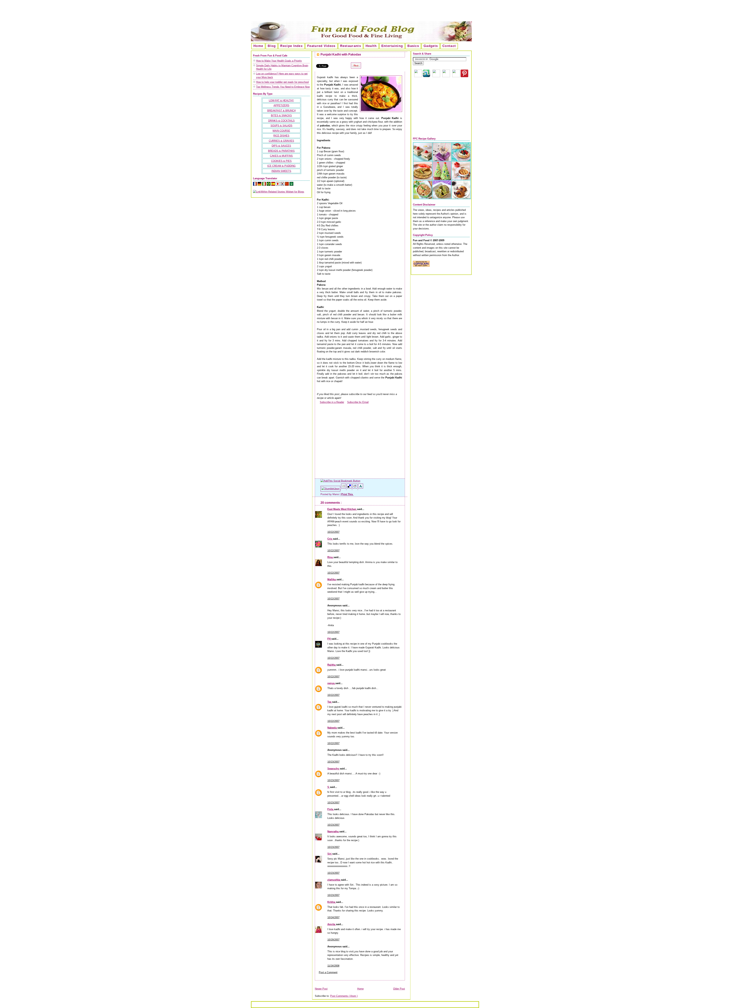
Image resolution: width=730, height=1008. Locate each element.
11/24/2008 (333, 965)
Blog (272, 46)
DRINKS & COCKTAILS (281, 120)
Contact (449, 46)
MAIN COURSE (281, 130)
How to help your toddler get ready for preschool (282, 82)
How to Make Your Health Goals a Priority (279, 60)
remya (331, 683)
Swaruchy (333, 768)
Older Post (399, 988)
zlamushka (334, 879)
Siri (329, 853)
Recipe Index (291, 46)
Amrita (331, 924)
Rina (330, 557)
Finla (330, 809)
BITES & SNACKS (281, 115)
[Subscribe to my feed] (318, 402)
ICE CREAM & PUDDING (281, 165)
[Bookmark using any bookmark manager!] (340, 480)
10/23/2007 (333, 761)
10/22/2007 (333, 532)
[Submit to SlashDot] (360, 488)
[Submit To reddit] (355, 488)
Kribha (331, 902)
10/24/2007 (333, 917)
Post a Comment (328, 972)
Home (258, 46)
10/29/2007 (333, 939)
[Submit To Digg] (344, 488)
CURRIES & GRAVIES (281, 140)
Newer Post (321, 988)
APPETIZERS (281, 105)
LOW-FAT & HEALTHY (281, 100)
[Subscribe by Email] (345, 402)
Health (371, 46)
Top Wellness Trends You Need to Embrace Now (283, 86)
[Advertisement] (365, 12)
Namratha (333, 831)
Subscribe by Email (358, 402)
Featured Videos (321, 46)
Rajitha (331, 664)
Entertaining (392, 46)
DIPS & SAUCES (281, 145)
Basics (413, 46)
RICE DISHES (281, 135)
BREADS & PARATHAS (281, 150)
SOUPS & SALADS (281, 125)
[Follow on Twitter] (456, 76)
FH (329, 638)
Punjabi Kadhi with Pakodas (341, 54)
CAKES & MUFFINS (281, 155)
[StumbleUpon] (331, 488)
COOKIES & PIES (281, 160)
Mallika (331, 579)
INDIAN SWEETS (281, 171)
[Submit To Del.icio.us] (349, 488)
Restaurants (350, 46)
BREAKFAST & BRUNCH (281, 110)
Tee (329, 701)
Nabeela (332, 727)
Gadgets (431, 46)
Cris (330, 538)
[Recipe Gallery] (442, 198)
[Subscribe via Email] (436, 76)
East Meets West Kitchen (342, 509)
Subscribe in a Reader (332, 402)
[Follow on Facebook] (446, 76)
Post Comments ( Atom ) (344, 996)
